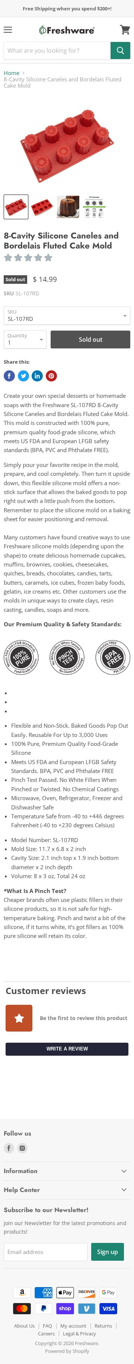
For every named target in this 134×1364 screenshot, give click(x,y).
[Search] (120, 50)
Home (11, 73)
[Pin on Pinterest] (51, 375)
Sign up (107, 1252)
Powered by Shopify (67, 1351)
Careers (46, 1333)
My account (73, 1325)
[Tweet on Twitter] (23, 375)
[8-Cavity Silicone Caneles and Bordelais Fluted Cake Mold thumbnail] (16, 207)
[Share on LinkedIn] (37, 375)
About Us (24, 1325)
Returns (103, 1325)
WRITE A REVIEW (67, 1049)
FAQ (47, 1325)
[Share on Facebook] (9, 375)
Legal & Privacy (79, 1333)
